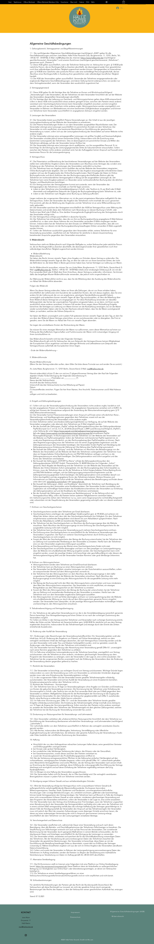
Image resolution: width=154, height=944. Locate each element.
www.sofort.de (78, 482)
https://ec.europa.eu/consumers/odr (51, 866)
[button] (123, 2)
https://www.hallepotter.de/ (92, 58)
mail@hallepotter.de (63, 58)
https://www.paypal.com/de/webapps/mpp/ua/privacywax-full (67, 433)
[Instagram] (106, 2)
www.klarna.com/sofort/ (57, 482)
